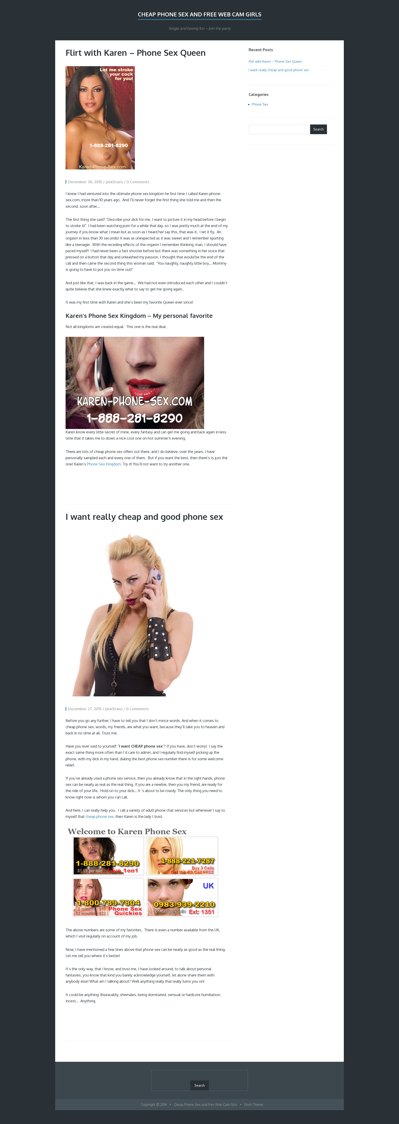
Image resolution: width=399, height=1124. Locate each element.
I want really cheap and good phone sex (144, 516)
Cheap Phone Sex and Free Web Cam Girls (199, 14)
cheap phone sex (99, 816)
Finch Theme (253, 1104)
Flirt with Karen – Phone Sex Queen (136, 52)
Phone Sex (260, 104)
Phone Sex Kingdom (104, 464)
